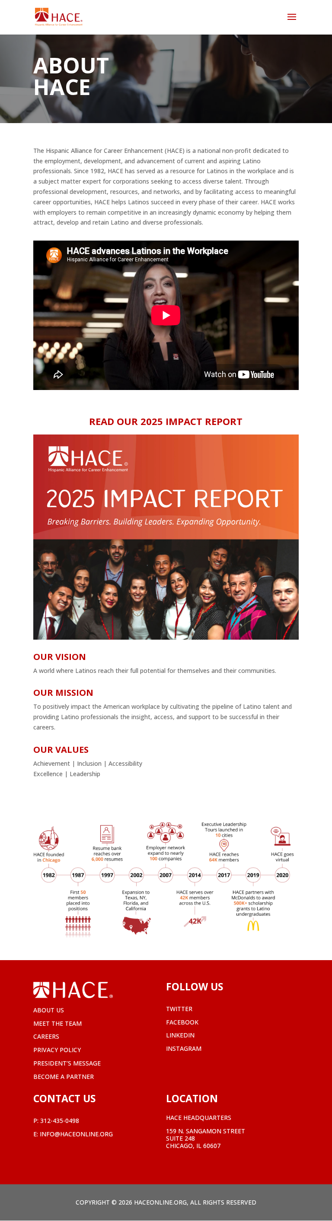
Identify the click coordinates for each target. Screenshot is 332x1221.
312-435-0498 (59, 1120)
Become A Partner (63, 1076)
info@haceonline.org (76, 1134)
